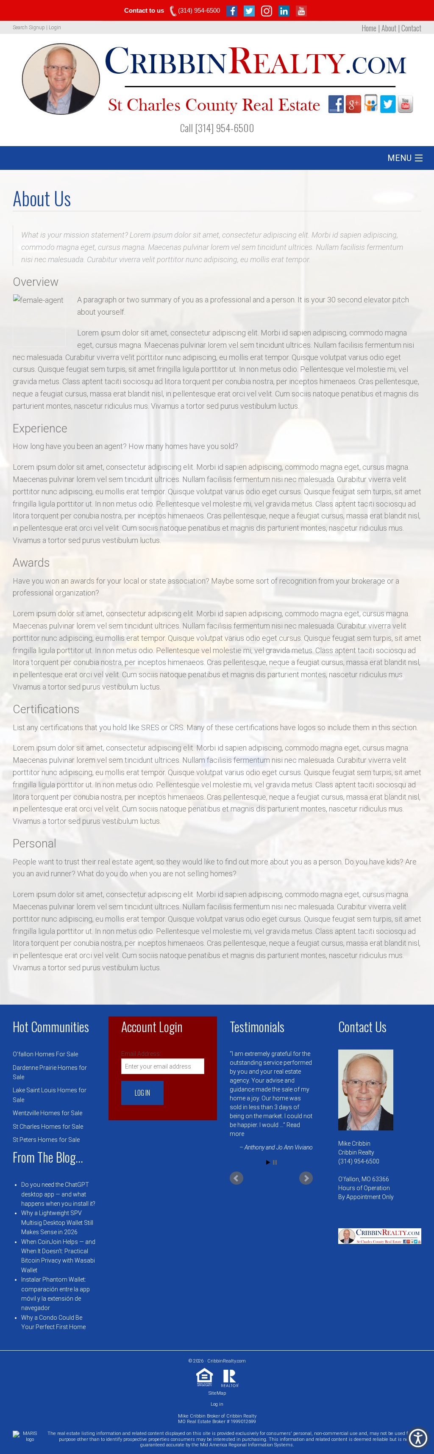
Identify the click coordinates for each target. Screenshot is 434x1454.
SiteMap (217, 1393)
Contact (411, 27)
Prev (236, 1178)
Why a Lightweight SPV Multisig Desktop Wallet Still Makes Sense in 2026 (57, 1222)
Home (369, 27)
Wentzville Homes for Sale (47, 1113)
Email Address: (141, 1053)
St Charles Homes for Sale (48, 1126)
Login (55, 27)
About (388, 27)
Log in (217, 1404)
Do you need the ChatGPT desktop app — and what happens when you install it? (58, 1194)
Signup (37, 27)
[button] (418, 1438)
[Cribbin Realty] (217, 76)
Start (268, 1162)
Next (306, 1178)
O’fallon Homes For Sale (45, 1054)
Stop (275, 1162)
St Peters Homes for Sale (46, 1139)
